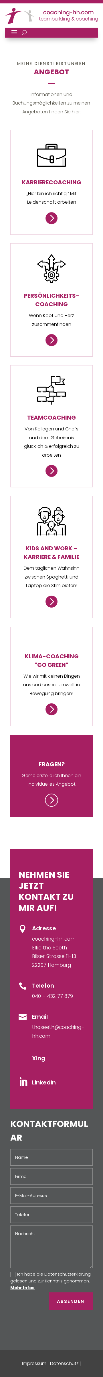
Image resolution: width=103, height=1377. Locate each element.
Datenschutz (64, 1363)
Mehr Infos (22, 1288)
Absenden (70, 1301)
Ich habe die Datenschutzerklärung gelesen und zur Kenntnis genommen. (50, 1281)
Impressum (34, 1363)
